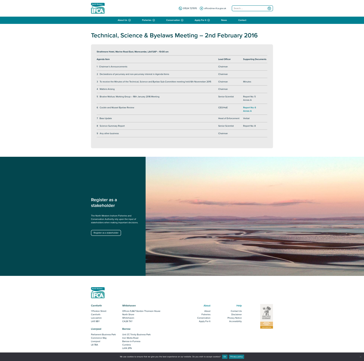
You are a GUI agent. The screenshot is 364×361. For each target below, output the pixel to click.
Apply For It (200, 20)
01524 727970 (190, 8)
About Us (122, 20)
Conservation (173, 20)
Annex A (247, 111)
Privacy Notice (235, 318)
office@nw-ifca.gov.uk (215, 8)
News (224, 20)
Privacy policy (236, 356)
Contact (242, 20)
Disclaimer (236, 314)
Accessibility (235, 321)
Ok (225, 356)
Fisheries (146, 20)
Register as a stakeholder (106, 232)
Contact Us (236, 311)
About (207, 311)
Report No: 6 (249, 107)
